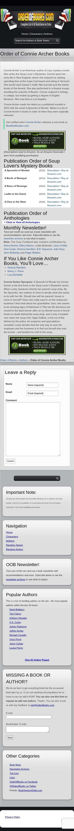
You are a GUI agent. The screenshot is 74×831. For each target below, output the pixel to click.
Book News (15, 765)
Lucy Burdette (15, 274)
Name (9, 383)
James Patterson (18, 626)
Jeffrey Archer (16, 631)
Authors (48, 33)
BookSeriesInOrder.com (30, 790)
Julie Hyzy (59, 249)
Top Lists (14, 773)
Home (25, 33)
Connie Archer (33, 122)
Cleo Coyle (10, 249)
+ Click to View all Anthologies (22, 222)
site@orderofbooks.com (42, 705)
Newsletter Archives (19, 769)
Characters (36, 33)
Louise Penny (16, 648)
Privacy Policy (12, 817)
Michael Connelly (18, 635)
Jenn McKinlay (12, 252)
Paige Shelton (32, 252)
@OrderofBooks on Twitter (23, 786)
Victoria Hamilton (26, 249)
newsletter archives (13, 238)
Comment (11, 400)
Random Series (14, 545)
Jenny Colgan (16, 643)
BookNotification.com (17, 125)
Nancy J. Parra (15, 271)
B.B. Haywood (44, 249)
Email (9, 392)
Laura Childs (60, 245)
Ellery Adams (26, 245)
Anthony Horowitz (18, 618)
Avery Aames (11, 245)
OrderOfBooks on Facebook (24, 782)
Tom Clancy (15, 614)
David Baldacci (16, 609)
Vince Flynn (15, 639)
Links (12, 777)
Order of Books (8, 360)
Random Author (14, 549)
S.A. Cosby (15, 622)
